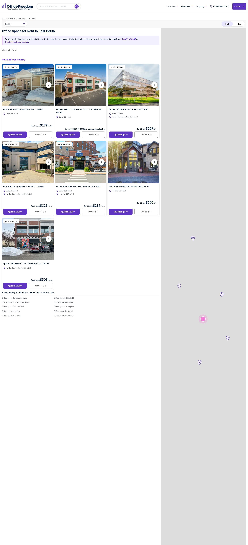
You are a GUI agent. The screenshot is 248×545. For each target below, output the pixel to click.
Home (4, 18)
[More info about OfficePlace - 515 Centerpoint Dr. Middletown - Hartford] (81, 104)
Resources (185, 6)
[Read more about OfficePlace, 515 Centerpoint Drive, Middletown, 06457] (80, 123)
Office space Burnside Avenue (14, 298)
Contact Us (239, 6)
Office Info (40, 134)
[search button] (77, 6)
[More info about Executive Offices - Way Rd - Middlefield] (133, 181)
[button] (193, 238)
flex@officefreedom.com (16, 42)
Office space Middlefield (64, 298)
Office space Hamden (11, 311)
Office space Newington (64, 307)
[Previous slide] (7, 85)
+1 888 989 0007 (221, 6)
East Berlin (32, 18)
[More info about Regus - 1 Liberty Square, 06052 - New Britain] (28, 181)
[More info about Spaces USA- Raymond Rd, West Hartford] (28, 258)
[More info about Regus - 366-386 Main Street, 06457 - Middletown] (81, 181)
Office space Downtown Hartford (15, 302)
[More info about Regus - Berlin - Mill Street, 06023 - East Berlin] (28, 104)
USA (11, 18)
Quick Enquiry (15, 134)
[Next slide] (49, 85)
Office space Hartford (11, 315)
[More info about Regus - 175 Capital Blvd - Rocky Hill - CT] (133, 104)
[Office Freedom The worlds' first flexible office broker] (17, 6)
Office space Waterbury (63, 315)
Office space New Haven (64, 302)
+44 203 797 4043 (76, 129)
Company (200, 6)
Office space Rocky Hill (63, 311)
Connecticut (20, 18)
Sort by (8, 24)
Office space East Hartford (13, 307)
